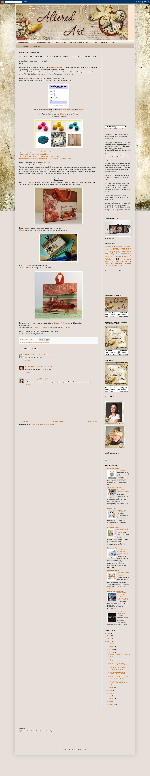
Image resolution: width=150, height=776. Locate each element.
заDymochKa (29, 367)
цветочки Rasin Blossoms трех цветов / (45, 158)
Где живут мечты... (113, 570)
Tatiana (32, 184)
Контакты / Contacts (107, 42)
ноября (111, 646)
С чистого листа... (113, 527)
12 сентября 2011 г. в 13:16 (42, 354)
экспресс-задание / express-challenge (118, 264)
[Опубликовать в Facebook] (47, 340)
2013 (109, 636)
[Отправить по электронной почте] (40, 340)
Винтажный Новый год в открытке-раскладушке (122, 530)
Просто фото (121, 613)
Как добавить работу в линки (29, 46)
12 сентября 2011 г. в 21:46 (40, 379)
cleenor (81, 110)
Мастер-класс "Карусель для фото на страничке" (123, 491)
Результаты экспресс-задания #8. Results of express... (118, 677)
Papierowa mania (113, 468)
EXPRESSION (111, 508)
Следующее (24, 421)
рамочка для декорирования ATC (36, 152)
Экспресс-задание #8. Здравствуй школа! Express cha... (118, 682)
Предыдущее (92, 421)
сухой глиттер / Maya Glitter (34, 154)
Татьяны (28, 182)
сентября (112, 652)
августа (111, 688)
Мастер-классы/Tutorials (79, 42)
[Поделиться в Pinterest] (49, 340)
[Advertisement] (118, 87)
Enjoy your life (112, 548)
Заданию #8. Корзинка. (62, 323)
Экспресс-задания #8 (56, 67)
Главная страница (24, 42)
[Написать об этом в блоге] (42, 340)
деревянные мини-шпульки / (39, 156)
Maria (21, 230)
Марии (27, 228)
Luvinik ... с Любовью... (115, 591)
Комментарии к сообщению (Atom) (42, 425)
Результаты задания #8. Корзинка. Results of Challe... (118, 664)
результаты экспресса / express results (37, 342)
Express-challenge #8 (63, 72)
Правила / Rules (60, 42)
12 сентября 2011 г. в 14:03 (43, 367)
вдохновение (109, 246)
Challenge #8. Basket (40, 327)
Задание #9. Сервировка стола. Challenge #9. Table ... (118, 668)
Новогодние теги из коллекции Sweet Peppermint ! (123, 574)
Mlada (41, 165)
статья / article (109, 263)
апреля (111, 698)
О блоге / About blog (42, 42)
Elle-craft (68, 110)
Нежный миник (121, 510)
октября (111, 649)
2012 (109, 639)
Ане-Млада (46, 163)
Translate (121, 129)
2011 (109, 641)
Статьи (94, 42)
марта (111, 701)
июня (110, 693)
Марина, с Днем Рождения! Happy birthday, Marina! (117, 673)
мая (110, 696)
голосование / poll (120, 246)
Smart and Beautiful (114, 487)
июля (110, 690)
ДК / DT (115, 249)
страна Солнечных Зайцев (116, 612)
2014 (109, 633)
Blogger (84, 749)
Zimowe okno (121, 470)
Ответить (28, 360)
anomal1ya (28, 354)
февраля (112, 704)
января (111, 707)
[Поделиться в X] (45, 340)
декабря (111, 644)
